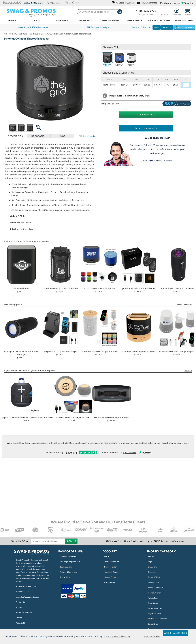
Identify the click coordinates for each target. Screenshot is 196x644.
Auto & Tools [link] (153, 598)
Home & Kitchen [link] (154, 593)
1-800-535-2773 (146, 11)
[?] (121, 103)
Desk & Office (134, 20)
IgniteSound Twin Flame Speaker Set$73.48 (139, 290)
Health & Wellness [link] (155, 608)
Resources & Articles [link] (24, 612)
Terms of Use (65, 577)
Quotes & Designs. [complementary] (98, 27)
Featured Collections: (163, 27)
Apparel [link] (151, 556)
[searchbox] (99, 11)
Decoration (38, 136)
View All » (188, 370)
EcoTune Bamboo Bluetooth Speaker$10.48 (138, 353)
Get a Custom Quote (146, 128)
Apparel (12, 20)
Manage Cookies (152, 636)
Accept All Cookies (175, 633)
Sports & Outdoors (159, 20)
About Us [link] (19, 607)
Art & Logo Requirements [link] (70, 561)
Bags (37, 20)
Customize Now (146, 114)
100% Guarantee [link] (66, 567)
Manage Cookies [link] (110, 577)
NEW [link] (156, 27)
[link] (123, 2)
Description (15, 136)
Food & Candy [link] (153, 603)
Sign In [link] (106, 556)
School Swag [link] (153, 624)
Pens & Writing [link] (154, 577)
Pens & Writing (110, 20)
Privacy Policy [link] (109, 582)
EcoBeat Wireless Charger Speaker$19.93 (72, 419)
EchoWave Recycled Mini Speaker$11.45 (99, 290)
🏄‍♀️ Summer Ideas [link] (184, 27)
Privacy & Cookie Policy (118, 636)
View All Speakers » (184, 304)
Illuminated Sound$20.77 (21, 290)
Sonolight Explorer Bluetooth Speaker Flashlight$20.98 (21, 354)
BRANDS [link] (167, 27)
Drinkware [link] (152, 567)
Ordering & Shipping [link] (68, 556)
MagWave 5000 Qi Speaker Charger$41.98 (60, 353)
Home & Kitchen (184, 20)
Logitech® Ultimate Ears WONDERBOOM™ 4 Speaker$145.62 (27, 419)
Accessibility (21, 623)
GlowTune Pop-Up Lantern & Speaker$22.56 (60, 290)
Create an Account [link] (111, 561)
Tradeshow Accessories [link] (157, 619)
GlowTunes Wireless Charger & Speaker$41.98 (99, 353)
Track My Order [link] (110, 567)
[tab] (15, 136)
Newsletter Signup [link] (111, 572)
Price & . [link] (33, 27)
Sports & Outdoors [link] (155, 587)
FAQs (62, 136)
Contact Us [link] (20, 602)
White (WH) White (131, 65)
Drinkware (61, 20)
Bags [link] (150, 561)
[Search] (119, 11)
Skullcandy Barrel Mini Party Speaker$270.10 (111, 419)
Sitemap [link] (19, 618)
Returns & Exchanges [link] (68, 572)
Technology (86, 20)
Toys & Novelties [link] (154, 613)
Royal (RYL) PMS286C (119, 65)
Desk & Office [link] (153, 582)
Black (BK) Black (107, 65)
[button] (12, 3)
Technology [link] (152, 572)
